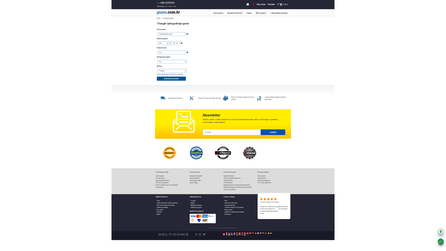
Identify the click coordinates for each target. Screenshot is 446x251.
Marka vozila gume (264, 180)
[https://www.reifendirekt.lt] (240, 234)
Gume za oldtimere (230, 189)
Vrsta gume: (161, 29)
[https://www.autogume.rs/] (245, 234)
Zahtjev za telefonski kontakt (234, 212)
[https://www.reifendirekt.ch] (229, 233)
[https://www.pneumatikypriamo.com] (263, 233)
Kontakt (159, 212)
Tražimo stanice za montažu (234, 207)
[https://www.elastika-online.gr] (229, 234)
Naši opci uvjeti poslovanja (166, 205)
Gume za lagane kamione (232, 178)
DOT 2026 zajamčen (264, 182)
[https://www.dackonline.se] (232, 233)
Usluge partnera (230, 205)
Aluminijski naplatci (196, 176)
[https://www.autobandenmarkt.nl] (242, 233)
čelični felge (194, 182)
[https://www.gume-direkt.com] (253, 233)
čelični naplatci (195, 178)
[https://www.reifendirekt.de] (224, 233)
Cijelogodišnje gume (162, 180)
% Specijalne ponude (278, 13)
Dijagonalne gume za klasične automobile (238, 187)
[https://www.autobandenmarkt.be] (255, 233)
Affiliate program (196, 207)
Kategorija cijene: (164, 57)
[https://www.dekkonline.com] (237, 233)
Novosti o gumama (231, 203)
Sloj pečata (159, 187)
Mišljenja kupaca (196, 205)
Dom (158, 200)
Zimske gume (160, 178)
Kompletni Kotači (234, 13)
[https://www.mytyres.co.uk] (245, 233)
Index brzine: (162, 48)
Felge (249, 13)
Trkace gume (228, 182)
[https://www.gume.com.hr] (234, 234)
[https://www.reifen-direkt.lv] (242, 234)
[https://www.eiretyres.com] (268, 233)
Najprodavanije (229, 176)
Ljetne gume (160, 176)
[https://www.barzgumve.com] (232, 234)
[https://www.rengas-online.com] (258, 233)
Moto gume (261, 13)
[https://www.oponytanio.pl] (224, 234)
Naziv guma (228, 210)
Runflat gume (228, 180)
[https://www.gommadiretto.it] (234, 233)
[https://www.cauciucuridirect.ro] (227, 234)
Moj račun (160, 210)
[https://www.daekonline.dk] (240, 233)
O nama (193, 200)
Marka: (159, 66)
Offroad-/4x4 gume (162, 182)
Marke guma (262, 178)
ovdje (262, 213)
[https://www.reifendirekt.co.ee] (237, 234)
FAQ (226, 200)
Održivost (228, 214)
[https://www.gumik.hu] (271, 233)
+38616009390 (167, 2)
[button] (441, 231)
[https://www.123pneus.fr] (227, 233)
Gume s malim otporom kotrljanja (167, 185)
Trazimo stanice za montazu (269, 202)
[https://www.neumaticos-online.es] (247, 233)
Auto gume (218, 13)
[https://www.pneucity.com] (266, 233)
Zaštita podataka (162, 207)
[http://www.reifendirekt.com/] (247, 234)
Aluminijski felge (195, 180)
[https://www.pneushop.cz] (260, 233)
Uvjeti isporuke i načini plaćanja (167, 203)
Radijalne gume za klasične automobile (237, 185)
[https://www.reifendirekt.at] (250, 233)
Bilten (158, 214)
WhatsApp (166, 6)
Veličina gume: (162, 39)
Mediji (193, 203)
